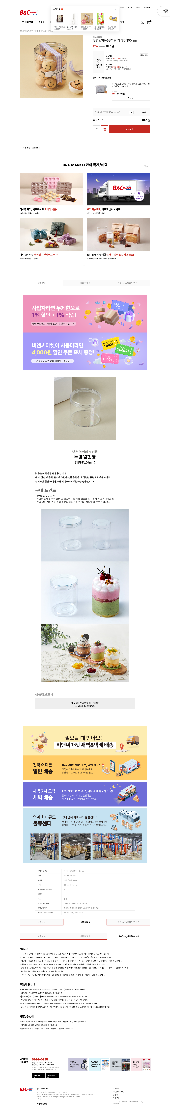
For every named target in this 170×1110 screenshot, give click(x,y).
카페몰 (41, 22)
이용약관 (116, 1089)
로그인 (130, 7)
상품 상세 (41, 283)
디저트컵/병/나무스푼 (39, 31)
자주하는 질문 (51, 1076)
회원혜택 (116, 1098)
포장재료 (28, 31)
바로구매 (129, 129)
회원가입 (121, 7)
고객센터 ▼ (147, 7)
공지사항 (116, 1095)
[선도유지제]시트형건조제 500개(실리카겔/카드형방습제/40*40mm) (131, 85)
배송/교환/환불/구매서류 (128, 282)
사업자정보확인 (42, 1104)
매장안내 (137, 7)
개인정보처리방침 (118, 1092)
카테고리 (29, 22)
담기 (132, 98)
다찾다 (163, 11)
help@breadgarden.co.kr (63, 1097)
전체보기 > (147, 166)
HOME (22, 31)
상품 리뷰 (85, 282)
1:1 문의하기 (37, 1076)
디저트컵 (50, 31)
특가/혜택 (120, 22)
